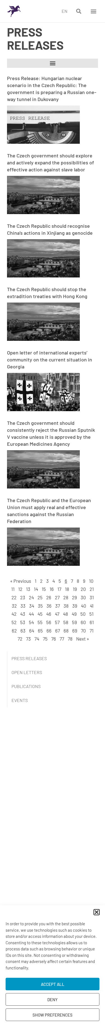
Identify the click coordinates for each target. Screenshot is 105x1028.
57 (57, 622)
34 (31, 605)
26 (48, 597)
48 (65, 614)
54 (31, 622)
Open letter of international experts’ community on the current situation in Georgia (49, 359)
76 (53, 638)
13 (28, 589)
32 (14, 605)
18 (67, 589)
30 (83, 597)
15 (44, 589)
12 (20, 589)
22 (14, 597)
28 (65, 597)
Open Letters (26, 672)
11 (13, 589)
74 (36, 638)
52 (14, 622)
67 (57, 630)
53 (22, 622)
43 (22, 614)
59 (74, 622)
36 (49, 605)
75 (45, 638)
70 (83, 630)
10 (91, 581)
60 (83, 622)
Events (19, 700)
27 (57, 597)
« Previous (20, 581)
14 (36, 589)
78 (70, 638)
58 (65, 622)
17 (59, 589)
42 (14, 614)
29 (74, 597)
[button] (96, 912)
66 (49, 630)
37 (57, 605)
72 (20, 638)
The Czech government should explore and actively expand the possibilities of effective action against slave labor (50, 162)
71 (92, 630)
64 (31, 630)
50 (83, 614)
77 (62, 638)
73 (28, 638)
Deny (52, 999)
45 (40, 614)
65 (40, 630)
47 (57, 614)
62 (14, 630)
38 (66, 605)
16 (52, 589)
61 (92, 622)
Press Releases (29, 658)
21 (92, 589)
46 (48, 614)
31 (92, 597)
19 (75, 589)
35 (40, 605)
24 (31, 597)
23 (22, 597)
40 (83, 605)
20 (83, 589)
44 (31, 614)
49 (74, 614)
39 (74, 605)
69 (74, 630)
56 (48, 622)
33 (22, 605)
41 (92, 605)
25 (40, 597)
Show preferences (52, 1014)
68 (66, 630)
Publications (26, 686)
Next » (82, 638)
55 (40, 622)
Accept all (52, 984)
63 (22, 630)
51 (91, 614)
